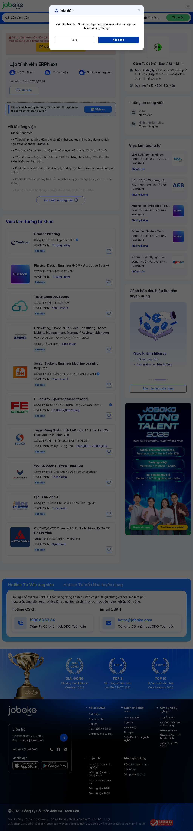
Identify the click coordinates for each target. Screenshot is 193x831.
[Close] (139, 10)
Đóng (74, 39)
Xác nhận (118, 39)
